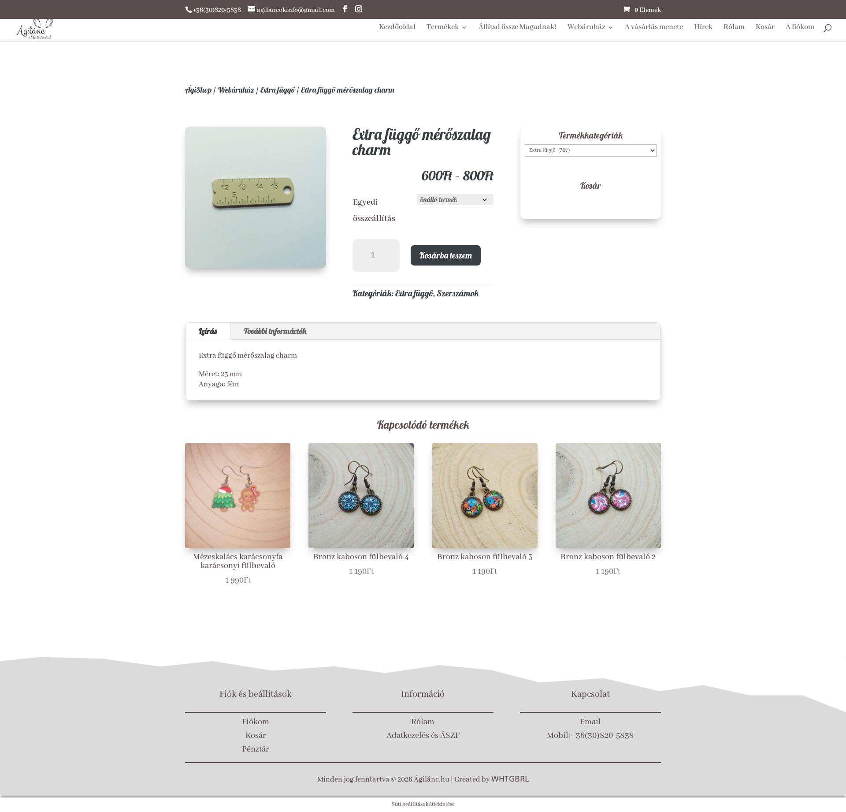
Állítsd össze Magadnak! (518, 28)
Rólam (734, 28)
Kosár (765, 28)
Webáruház (586, 28)
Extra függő (277, 90)
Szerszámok (458, 293)
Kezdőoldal (397, 28)
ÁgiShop (198, 90)
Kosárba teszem (445, 255)
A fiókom (800, 28)
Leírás (208, 331)
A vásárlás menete (654, 28)
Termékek (443, 28)
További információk (275, 331)
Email (590, 722)
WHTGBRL (510, 778)
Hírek (703, 28)
